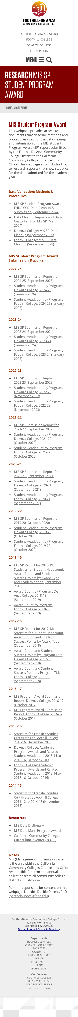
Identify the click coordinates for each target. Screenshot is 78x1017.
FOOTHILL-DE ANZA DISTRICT (39, 34)
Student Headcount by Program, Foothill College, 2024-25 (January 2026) (39, 303)
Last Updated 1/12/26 (39, 988)
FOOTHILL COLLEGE (39, 39)
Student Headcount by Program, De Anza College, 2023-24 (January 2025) (38, 340)
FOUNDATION (39, 51)
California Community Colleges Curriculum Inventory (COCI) (37, 837)
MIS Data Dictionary (29, 825)
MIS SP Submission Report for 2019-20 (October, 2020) (36, 520)
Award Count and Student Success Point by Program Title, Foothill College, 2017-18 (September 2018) (37, 674)
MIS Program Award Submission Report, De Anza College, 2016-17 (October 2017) (38, 700)
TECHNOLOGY (39, 968)
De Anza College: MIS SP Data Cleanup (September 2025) (36, 233)
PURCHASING (39, 962)
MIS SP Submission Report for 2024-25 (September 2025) (36, 278)
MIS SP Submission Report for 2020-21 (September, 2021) (36, 474)
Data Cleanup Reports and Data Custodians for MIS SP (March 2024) (38, 221)
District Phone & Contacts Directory (39, 929)
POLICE (39, 958)
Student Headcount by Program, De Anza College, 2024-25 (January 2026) (38, 290)
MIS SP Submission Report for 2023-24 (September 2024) (36, 329)
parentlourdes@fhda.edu (29, 896)
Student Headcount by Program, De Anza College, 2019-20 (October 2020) (38, 532)
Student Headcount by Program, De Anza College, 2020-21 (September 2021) (38, 485)
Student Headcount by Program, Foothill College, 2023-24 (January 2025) (39, 354)
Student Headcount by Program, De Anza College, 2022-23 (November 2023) (38, 391)
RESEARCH (39, 965)
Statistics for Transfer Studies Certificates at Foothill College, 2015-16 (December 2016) (36, 738)
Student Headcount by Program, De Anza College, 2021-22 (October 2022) (38, 438)
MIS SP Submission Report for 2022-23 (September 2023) (36, 380)
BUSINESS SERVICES (39, 941)
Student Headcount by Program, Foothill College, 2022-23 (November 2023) (38, 405)
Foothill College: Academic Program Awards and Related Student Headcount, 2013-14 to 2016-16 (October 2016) (37, 771)
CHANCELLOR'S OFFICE (39, 945)
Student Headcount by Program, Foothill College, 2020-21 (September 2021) (38, 498)
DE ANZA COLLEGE (39, 45)
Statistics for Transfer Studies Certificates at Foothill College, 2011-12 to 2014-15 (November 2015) (37, 799)
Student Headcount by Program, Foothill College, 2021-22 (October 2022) (38, 452)
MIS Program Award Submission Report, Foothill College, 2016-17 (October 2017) (38, 714)
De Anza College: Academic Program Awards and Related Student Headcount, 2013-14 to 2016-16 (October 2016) (37, 753)
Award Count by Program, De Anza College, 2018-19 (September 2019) (36, 595)
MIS (11, 859)
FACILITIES (39, 948)
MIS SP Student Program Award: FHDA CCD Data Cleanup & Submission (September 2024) (38, 208)
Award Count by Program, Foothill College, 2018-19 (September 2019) (33, 609)
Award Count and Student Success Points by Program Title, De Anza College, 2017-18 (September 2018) (38, 656)
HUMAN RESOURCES (39, 955)
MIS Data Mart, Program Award (37, 830)
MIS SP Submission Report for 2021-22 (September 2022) (36, 427)
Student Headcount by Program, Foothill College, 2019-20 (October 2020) (38, 545)
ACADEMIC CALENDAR (39, 984)
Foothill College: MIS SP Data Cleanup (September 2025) (35, 242)
